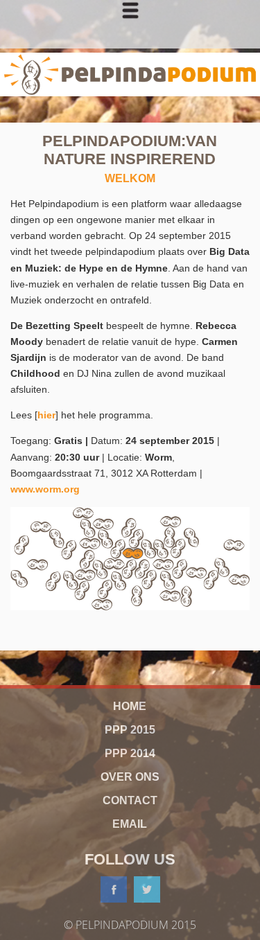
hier (46, 414)
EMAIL (129, 824)
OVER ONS (130, 777)
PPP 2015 (130, 730)
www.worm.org (45, 489)
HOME (129, 706)
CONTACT (130, 800)
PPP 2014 (130, 753)
